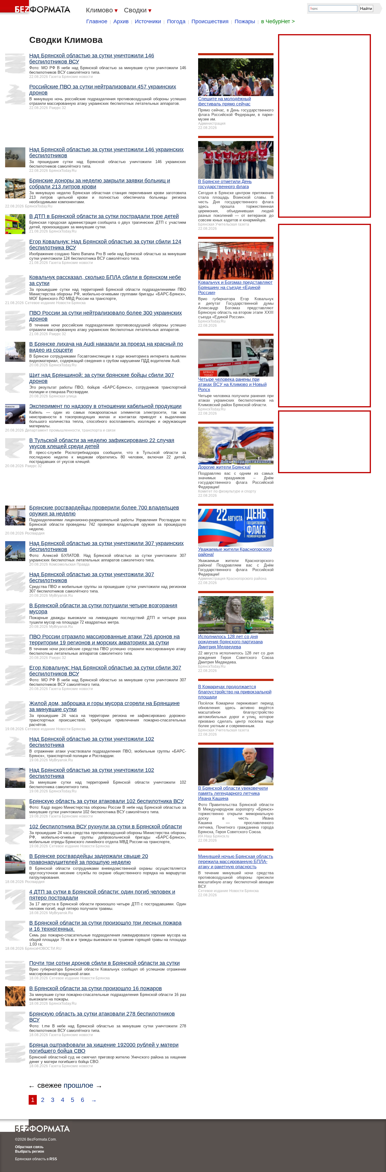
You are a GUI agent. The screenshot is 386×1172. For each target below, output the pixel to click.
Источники (148, 21)
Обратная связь (29, 1147)
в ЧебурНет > (278, 21)
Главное (96, 21)
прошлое (78, 1085)
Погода (176, 21)
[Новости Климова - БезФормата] (36, 7)
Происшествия (210, 21)
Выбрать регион (29, 1151)
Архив (121, 21)
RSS (53, 1159)
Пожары (245, 21)
